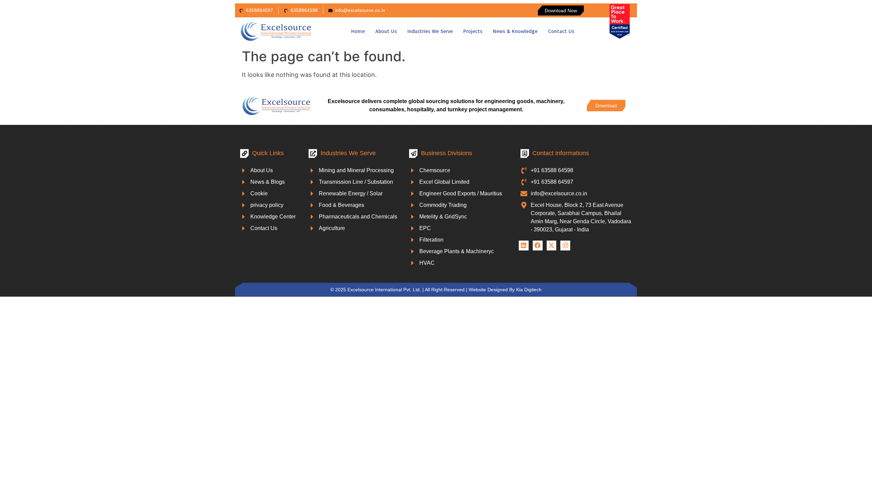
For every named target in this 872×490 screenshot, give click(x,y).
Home (358, 31)
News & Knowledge (515, 31)
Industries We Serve (430, 31)
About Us (386, 31)
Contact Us (561, 31)
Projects (472, 31)
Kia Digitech (529, 289)
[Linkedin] (524, 245)
